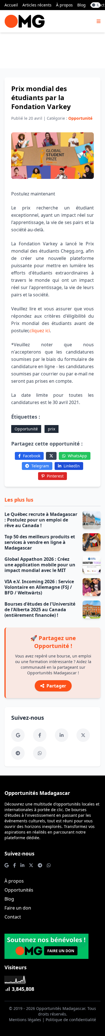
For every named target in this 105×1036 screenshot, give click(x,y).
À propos (64, 5)
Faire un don (17, 908)
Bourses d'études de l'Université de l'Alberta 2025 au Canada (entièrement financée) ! (39, 609)
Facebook (31, 455)
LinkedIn (72, 466)
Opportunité (26, 429)
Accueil (11, 5)
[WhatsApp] (39, 753)
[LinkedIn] (61, 735)
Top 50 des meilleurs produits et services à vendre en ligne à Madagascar (39, 542)
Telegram (40, 466)
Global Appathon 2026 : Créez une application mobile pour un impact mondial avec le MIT (39, 564)
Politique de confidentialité (71, 1019)
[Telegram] (18, 753)
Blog (81, 5)
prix (51, 429)
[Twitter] (51, 456)
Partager (56, 686)
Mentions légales (25, 1019)
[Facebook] (39, 735)
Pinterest (55, 476)
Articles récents (37, 5)
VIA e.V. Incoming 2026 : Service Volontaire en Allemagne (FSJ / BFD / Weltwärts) (39, 587)
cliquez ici (39, 330)
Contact (12, 917)
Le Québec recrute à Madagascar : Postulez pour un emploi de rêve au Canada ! (40, 520)
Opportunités (18, 890)
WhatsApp (77, 455)
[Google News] (18, 735)
